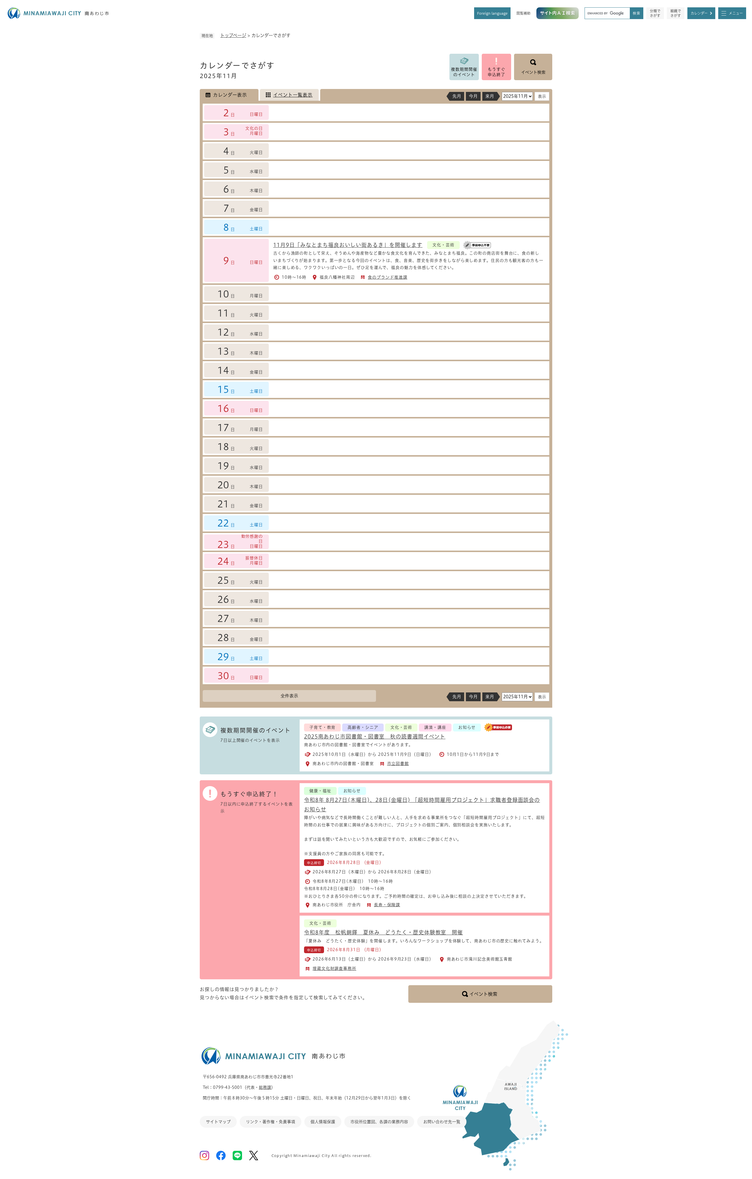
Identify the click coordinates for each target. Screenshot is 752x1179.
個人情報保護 (322, 1122)
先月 (456, 96)
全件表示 (289, 696)
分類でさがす (655, 13)
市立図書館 (398, 763)
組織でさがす (675, 13)
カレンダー (699, 13)
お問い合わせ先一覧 (441, 1122)
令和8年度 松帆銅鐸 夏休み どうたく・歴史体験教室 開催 (383, 932)
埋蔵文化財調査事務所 (334, 968)
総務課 (265, 1087)
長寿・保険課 (387, 905)
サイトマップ (218, 1122)
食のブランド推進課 (387, 277)
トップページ (233, 35)
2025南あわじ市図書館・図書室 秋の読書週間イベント (374, 736)
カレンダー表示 (230, 94)
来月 (489, 96)
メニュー (736, 13)
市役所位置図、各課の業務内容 (379, 1122)
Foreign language (492, 13)
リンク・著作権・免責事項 (270, 1122)
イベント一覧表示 (293, 94)
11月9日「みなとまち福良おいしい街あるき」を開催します (347, 245)
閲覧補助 (523, 13)
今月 (473, 96)
